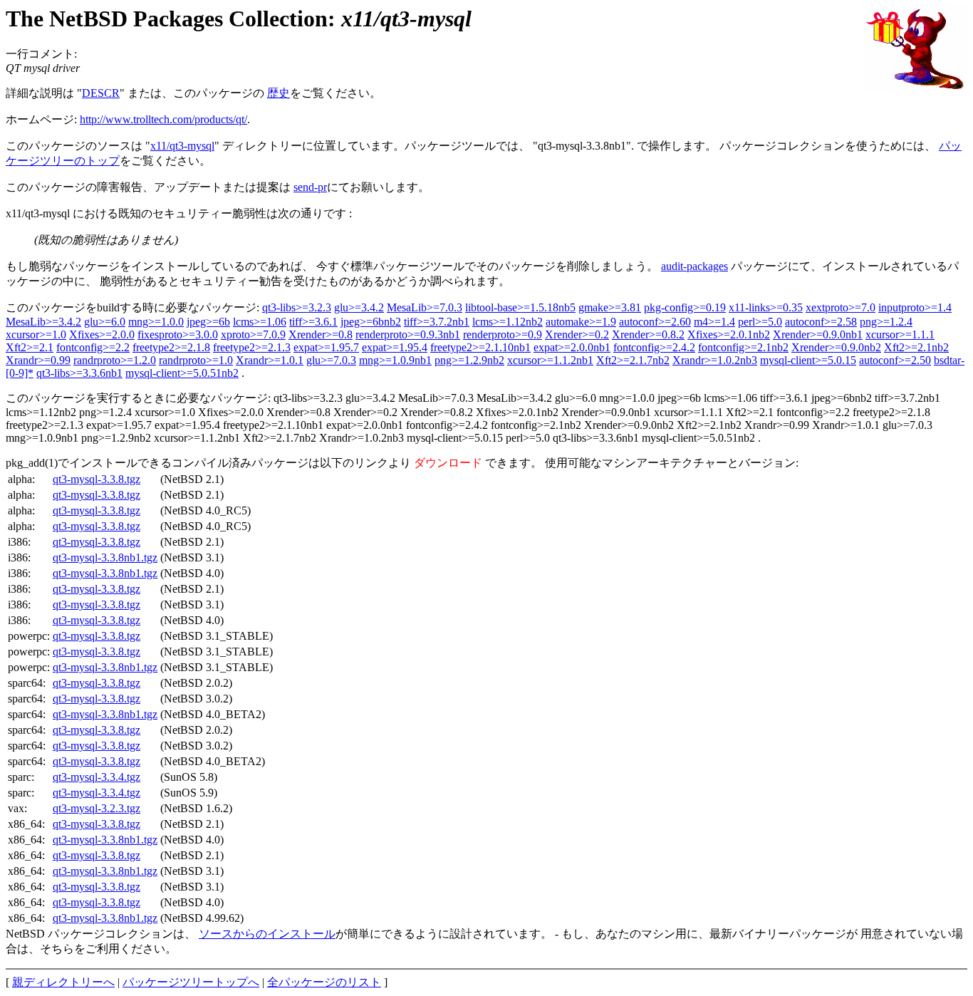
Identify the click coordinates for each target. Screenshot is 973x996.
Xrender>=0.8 (320, 334)
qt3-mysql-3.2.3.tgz (96, 808)
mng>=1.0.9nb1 (395, 360)
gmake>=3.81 (609, 307)
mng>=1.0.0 (156, 322)
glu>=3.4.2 (359, 307)
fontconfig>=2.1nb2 (743, 347)
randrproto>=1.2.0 (114, 360)
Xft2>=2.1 (29, 347)
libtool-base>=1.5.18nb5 (520, 307)
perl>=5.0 (760, 322)
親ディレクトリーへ (63, 982)
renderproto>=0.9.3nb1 (407, 334)
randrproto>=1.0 (196, 360)
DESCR (101, 93)
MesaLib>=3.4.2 (43, 322)
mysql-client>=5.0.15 (808, 360)
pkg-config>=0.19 (685, 307)
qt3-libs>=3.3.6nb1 (79, 373)
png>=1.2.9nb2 (469, 360)
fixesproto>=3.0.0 (177, 334)
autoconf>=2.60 (655, 322)
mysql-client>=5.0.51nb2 (182, 373)
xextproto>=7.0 (840, 307)
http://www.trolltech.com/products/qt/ (163, 119)
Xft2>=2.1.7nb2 (633, 360)
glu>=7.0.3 (331, 360)
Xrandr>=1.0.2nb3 (714, 360)
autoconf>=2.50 (895, 360)
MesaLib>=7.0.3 (424, 307)
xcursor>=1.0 (36, 334)
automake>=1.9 (581, 322)
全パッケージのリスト (324, 982)
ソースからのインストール (267, 934)
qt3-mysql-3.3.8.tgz (96, 479)
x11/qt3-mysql (182, 146)
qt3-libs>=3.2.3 (296, 307)
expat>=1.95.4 (394, 347)
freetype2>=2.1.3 (252, 347)
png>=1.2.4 (886, 322)
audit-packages (694, 266)
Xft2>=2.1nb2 (916, 347)
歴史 (278, 93)
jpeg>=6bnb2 (370, 322)
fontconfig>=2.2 (93, 347)
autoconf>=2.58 (821, 322)
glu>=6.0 (104, 322)
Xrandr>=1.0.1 (269, 360)
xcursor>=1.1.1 (900, 334)
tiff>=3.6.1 (313, 322)
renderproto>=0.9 (502, 334)
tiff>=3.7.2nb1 (436, 322)
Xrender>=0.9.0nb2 (836, 347)
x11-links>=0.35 (766, 307)
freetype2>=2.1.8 (171, 347)
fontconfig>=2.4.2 (654, 347)
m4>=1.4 (714, 322)
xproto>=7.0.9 (253, 334)
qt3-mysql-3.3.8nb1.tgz (105, 557)
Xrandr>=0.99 (38, 360)
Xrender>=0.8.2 (648, 334)
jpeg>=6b (208, 322)
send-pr (310, 187)
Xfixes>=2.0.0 (102, 334)
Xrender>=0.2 (577, 334)
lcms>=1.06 (259, 322)
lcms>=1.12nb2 (507, 322)
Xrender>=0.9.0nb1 (818, 334)
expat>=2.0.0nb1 (572, 347)
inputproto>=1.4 (915, 307)
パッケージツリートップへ (191, 982)
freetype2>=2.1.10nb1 (480, 347)
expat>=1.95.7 (326, 347)
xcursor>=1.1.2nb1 (550, 360)
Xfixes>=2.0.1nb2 (728, 334)
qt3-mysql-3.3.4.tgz (96, 777)
